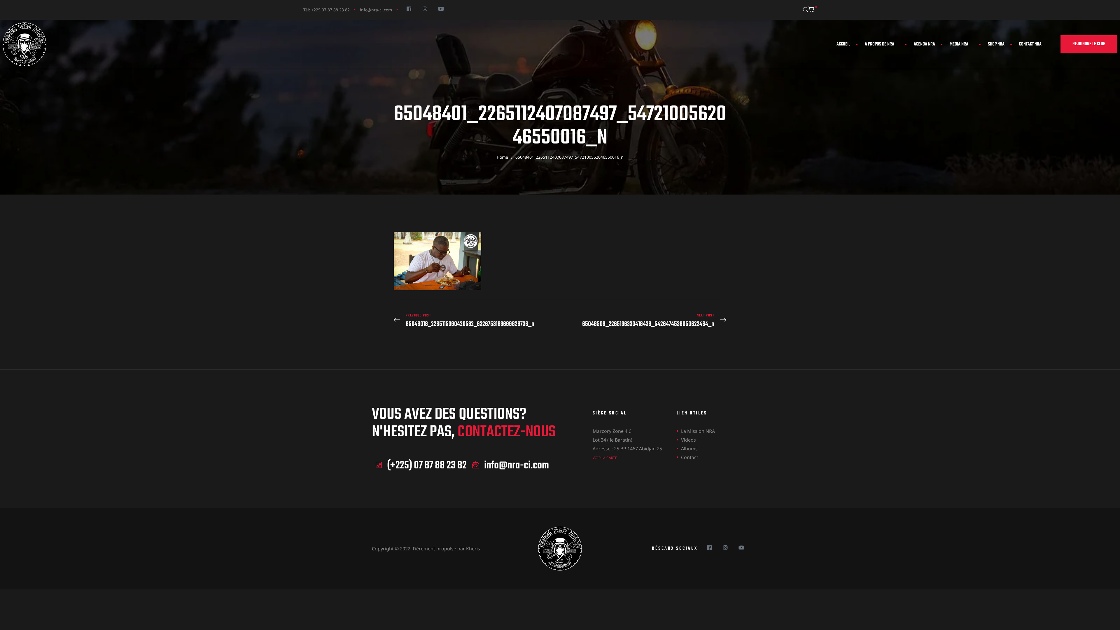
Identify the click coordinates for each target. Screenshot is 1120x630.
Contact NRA (1030, 44)
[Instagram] (424, 8)
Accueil (843, 44)
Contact (689, 457)
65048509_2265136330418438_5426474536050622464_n (644, 320)
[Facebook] (408, 8)
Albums (689, 448)
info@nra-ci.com (376, 10)
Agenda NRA (924, 44)
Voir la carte (605, 457)
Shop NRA (996, 44)
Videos (688, 440)
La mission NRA (698, 431)
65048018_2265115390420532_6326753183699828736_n (475, 320)
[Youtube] (440, 8)
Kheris (473, 548)
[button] (1088, 44)
